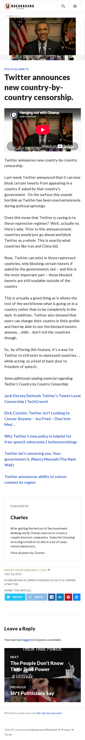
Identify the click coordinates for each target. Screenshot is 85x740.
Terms (8, 734)
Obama (44, 580)
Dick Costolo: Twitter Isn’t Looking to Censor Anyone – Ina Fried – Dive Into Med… (37, 419)
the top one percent (49, 713)
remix (71, 580)
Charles (19, 517)
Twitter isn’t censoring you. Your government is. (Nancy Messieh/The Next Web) (40, 459)
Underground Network (42, 729)
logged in (28, 640)
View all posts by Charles (27, 553)
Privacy (65, 729)
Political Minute (16, 69)
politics (58, 580)
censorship (14, 580)
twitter (12, 584)
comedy (31, 580)
